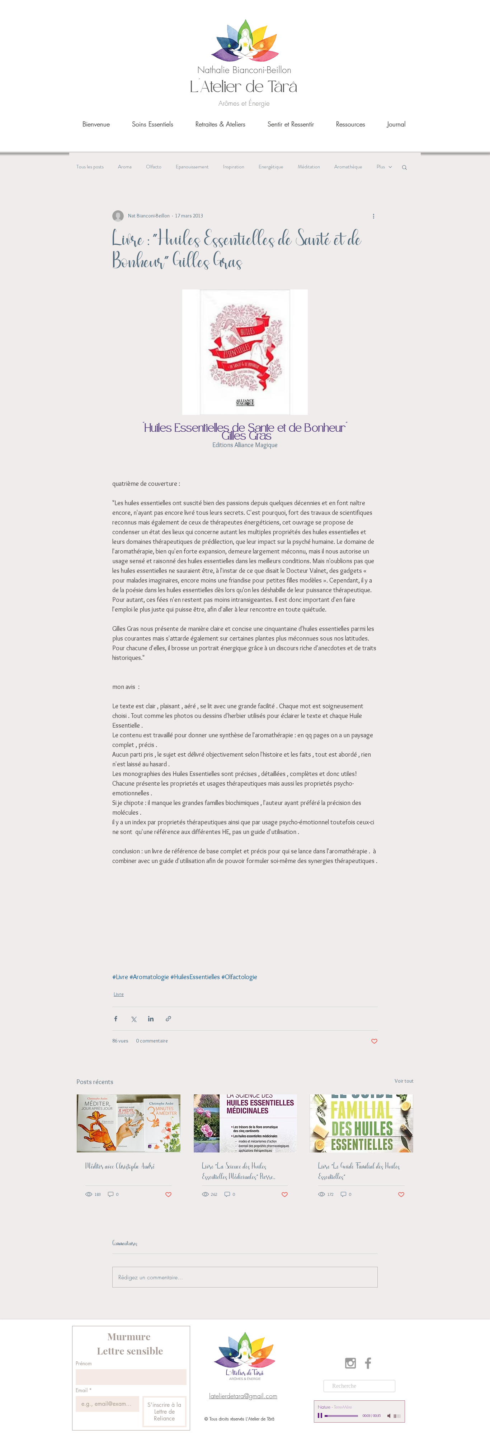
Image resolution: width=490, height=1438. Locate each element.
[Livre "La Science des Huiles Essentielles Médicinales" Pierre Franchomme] (245, 1123)
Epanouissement (192, 167)
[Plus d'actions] (373, 216)
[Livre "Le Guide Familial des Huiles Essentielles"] (361, 1123)
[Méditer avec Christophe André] (128, 1123)
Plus (381, 167)
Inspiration (233, 167)
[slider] (397, 1416)
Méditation (309, 167)
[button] (404, 167)
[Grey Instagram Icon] (350, 1363)
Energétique (271, 167)
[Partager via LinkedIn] (150, 1018)
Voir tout (404, 1081)
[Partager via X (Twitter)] (133, 1018)
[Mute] (389, 1415)
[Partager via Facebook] (115, 1018)
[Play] (321, 1416)
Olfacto (153, 167)
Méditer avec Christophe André (120, 1166)
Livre (119, 994)
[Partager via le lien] (168, 1018)
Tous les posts (90, 167)
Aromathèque (348, 167)
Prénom (84, 1363)
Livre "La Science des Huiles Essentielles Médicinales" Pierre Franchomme (237, 1171)
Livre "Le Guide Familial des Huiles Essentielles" (359, 1171)
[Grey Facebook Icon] (368, 1363)
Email (84, 1390)
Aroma (125, 167)
